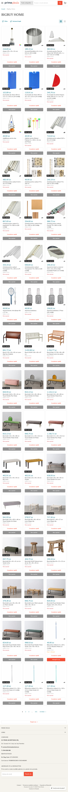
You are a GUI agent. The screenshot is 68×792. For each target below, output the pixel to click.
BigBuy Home (6, 53)
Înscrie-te (28, 774)
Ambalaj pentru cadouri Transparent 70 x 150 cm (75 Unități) (11, 268)
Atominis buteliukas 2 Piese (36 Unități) (55, 311)
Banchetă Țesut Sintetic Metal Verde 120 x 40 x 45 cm (33, 645)
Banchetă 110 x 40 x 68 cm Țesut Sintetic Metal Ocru (55, 395)
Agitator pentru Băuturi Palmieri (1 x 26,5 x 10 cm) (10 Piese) (33, 140)
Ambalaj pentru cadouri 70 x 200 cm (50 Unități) (55, 182)
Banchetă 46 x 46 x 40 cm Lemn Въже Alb (33, 520)
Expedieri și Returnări (45, 785)
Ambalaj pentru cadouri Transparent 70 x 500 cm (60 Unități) (33, 268)
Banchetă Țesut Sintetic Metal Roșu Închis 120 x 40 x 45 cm (11, 645)
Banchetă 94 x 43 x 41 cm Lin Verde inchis (12, 562)
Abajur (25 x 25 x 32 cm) (10, 51)
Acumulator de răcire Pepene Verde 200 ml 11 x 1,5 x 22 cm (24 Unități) (55, 96)
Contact (19, 785)
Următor (42, 712)
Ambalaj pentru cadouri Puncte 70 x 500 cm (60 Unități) (54, 225)
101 (36, 712)
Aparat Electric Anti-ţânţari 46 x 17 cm (12, 311)
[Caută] (60, 3)
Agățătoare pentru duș (9, 138)
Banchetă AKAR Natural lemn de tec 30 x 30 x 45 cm (33, 562)
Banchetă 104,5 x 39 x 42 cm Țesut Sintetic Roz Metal (11, 395)
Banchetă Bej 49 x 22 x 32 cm (56, 561)
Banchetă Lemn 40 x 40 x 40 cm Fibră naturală (11, 604)
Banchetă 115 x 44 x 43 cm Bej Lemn (11, 478)
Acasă (3, 9)
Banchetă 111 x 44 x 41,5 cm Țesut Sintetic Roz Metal (56, 437)
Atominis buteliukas (30, 310)
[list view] (65, 21)
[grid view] (61, 21)
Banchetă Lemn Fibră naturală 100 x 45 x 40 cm (34, 604)
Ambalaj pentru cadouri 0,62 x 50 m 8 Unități (56, 139)
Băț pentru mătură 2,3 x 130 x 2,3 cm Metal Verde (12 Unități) (34, 690)
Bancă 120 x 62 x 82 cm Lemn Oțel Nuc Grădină (12, 353)
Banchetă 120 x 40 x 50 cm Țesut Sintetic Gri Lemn (55, 478)
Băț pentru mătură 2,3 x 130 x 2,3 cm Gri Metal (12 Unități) (12, 689)
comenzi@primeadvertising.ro (11, 747)
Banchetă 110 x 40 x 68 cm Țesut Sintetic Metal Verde (11, 437)
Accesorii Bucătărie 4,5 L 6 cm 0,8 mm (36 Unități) (33, 52)
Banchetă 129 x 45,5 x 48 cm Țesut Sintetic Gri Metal (11, 520)
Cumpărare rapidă (12, 62)
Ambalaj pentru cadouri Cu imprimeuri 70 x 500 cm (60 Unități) (11, 225)
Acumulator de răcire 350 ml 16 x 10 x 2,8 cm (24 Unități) (33, 95)
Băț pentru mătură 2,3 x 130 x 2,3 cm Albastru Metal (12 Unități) (56, 646)
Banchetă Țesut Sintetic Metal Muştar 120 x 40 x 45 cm (56, 604)
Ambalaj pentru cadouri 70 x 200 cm (33, 182)
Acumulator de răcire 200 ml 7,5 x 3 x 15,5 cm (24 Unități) (11, 95)
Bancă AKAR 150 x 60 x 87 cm (33, 353)
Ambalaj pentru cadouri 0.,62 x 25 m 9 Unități (12, 182)
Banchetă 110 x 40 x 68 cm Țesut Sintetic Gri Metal (33, 395)
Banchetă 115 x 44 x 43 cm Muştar (33, 478)
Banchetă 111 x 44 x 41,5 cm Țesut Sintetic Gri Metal (33, 437)
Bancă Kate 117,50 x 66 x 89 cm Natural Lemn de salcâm (55, 353)
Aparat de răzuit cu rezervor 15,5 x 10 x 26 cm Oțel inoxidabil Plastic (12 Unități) (55, 268)
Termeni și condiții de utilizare (30, 785)
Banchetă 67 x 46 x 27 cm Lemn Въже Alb (55, 520)
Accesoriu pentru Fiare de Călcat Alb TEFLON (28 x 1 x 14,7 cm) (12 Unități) (55, 53)
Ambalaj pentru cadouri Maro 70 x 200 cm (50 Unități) (33, 224)
